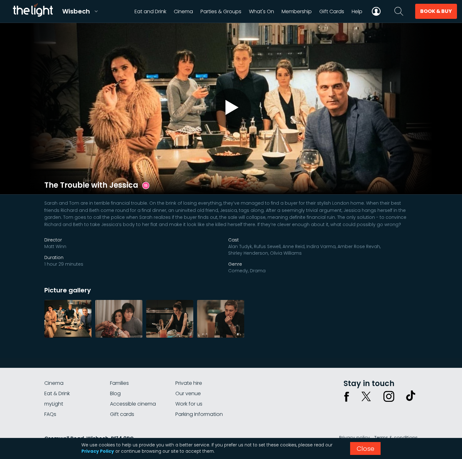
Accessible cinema (133, 403)
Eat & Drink (57, 393)
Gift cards (122, 414)
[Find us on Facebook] (347, 396)
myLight (53, 403)
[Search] (399, 11)
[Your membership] (376, 11)
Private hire (188, 383)
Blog (115, 393)
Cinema (53, 383)
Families (119, 383)
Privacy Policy (97, 451)
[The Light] (33, 11)
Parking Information (199, 414)
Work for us (188, 403)
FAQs (50, 414)
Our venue (188, 393)
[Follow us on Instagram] (388, 396)
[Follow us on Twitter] (366, 396)
